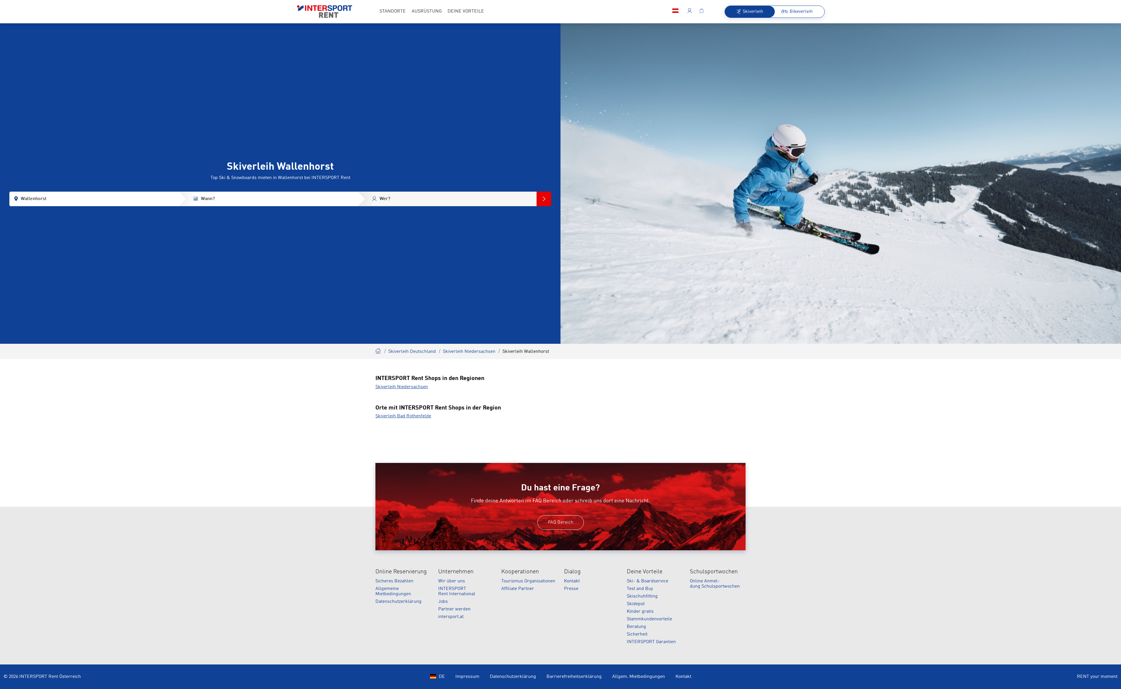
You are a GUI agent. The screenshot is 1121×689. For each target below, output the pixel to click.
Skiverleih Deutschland (412, 351)
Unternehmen (456, 572)
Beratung (636, 626)
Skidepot (636, 604)
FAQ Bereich (560, 522)
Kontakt (572, 581)
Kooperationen (520, 572)
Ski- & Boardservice (647, 581)
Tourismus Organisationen (528, 581)
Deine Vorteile (644, 572)
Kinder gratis (640, 611)
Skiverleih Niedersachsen (469, 351)
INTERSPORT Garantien (651, 642)
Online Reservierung (401, 572)
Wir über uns (451, 581)
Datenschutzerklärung (398, 601)
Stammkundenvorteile (649, 619)
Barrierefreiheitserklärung (574, 676)
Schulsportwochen (714, 572)
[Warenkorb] (701, 11)
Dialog (572, 572)
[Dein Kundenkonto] (689, 11)
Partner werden (454, 609)
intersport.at (451, 617)
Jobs (443, 601)
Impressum (467, 676)
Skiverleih (378, 350)
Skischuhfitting (642, 596)
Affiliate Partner (517, 588)
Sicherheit (637, 634)
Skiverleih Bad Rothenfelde (403, 416)
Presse (571, 588)
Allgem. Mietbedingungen (638, 676)
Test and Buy (640, 588)
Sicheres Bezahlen (394, 581)
